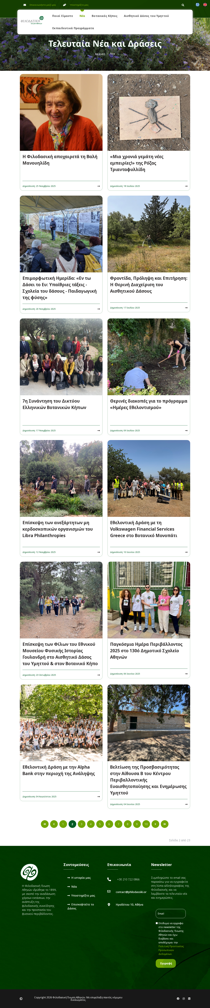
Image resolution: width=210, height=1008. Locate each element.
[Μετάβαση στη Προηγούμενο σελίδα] (54, 824)
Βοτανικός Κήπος (104, 16)
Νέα (82, 16)
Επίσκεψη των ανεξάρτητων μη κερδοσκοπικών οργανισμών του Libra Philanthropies (57, 529)
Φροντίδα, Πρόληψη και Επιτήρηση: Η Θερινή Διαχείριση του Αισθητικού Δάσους (148, 284)
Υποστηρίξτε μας (79, 4)
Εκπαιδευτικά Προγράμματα (73, 28)
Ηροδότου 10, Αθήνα (129, 904)
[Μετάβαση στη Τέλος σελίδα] (164, 824)
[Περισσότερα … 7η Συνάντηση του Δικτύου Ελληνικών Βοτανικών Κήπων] (98, 431)
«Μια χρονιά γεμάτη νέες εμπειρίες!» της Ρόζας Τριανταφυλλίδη (136, 163)
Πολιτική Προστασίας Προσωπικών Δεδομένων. (171, 950)
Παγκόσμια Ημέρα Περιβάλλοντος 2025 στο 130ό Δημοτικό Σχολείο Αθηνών (146, 650)
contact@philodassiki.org (132, 892)
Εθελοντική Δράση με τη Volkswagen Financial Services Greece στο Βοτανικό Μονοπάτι (143, 529)
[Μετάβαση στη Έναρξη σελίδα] (45, 824)
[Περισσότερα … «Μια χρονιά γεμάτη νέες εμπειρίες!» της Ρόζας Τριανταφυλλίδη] (186, 186)
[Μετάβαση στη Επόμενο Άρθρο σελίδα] (155, 824)
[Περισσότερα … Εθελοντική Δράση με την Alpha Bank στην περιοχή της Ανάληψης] (98, 797)
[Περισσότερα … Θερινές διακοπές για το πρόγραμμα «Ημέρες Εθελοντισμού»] (186, 431)
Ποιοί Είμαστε (62, 16)
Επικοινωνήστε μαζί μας (43, 4)
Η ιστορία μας (81, 877)
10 (146, 824)
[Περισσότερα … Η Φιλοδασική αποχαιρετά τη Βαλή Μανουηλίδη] (98, 186)
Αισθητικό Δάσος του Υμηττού (146, 16)
